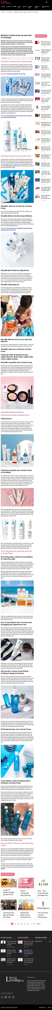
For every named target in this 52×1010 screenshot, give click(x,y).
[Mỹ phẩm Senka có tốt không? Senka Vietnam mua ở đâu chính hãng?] (37, 180)
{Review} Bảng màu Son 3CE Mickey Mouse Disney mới (46, 156)
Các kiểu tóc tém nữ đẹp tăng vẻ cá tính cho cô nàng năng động (45, 164)
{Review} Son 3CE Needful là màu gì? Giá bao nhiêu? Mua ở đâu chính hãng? (46, 148)
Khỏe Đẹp (9, 6)
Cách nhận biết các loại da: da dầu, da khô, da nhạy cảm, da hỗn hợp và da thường (29, 960)
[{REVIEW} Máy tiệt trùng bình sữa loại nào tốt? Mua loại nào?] (37, 139)
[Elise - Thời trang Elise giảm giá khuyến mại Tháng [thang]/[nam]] (43, 883)
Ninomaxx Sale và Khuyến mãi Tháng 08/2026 (11, 951)
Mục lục (7, 58)
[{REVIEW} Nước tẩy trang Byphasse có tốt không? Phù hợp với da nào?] (37, 123)
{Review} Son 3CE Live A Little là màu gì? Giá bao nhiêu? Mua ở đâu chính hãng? (46, 43)
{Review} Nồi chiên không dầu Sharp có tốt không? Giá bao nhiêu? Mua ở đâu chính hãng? (46, 116)
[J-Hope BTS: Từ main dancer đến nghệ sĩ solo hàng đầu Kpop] (37, 171)
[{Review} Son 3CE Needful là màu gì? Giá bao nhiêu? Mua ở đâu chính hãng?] (37, 147)
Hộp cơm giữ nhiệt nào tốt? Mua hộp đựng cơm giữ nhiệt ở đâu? (46, 108)
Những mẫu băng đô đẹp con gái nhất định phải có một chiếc (45, 59)
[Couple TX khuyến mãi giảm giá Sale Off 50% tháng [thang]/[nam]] (9, 882)
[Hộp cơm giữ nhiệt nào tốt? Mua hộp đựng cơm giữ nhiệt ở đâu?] (37, 107)
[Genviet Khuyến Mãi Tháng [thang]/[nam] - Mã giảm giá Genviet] (37, 50)
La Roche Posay (19, 53)
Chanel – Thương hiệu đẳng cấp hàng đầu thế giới (25, 893)
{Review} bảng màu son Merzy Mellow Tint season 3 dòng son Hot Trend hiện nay (46, 75)
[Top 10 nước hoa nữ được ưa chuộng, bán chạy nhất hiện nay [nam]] (37, 82)
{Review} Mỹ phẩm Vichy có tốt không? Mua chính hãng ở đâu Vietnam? (45, 197)
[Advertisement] (26, 24)
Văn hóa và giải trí (45, 7)
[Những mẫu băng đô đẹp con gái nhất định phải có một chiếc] (37, 58)
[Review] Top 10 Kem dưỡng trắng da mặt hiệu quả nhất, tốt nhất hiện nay (28, 952)
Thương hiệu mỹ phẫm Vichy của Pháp (15, 74)
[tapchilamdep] (6, 2)
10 (34, 923)
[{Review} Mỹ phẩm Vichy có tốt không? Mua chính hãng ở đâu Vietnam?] (37, 196)
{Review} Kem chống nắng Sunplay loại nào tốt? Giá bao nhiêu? (46, 67)
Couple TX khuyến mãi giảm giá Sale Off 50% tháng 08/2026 (8, 892)
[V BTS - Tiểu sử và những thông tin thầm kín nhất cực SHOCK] (37, 99)
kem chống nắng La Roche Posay (11, 165)
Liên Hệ (49, 1007)
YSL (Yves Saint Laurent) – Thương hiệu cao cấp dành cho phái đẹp (43, 915)
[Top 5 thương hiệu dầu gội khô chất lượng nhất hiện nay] (43, 905)
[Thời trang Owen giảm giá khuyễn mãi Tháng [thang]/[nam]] (9, 905)
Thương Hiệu (30, 7)
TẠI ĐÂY (3, 868)
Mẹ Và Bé (19, 7)
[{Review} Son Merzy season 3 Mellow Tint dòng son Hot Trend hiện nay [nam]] (37, 74)
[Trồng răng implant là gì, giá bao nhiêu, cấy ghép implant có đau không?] (37, 188)
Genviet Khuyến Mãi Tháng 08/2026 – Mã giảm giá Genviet (46, 51)
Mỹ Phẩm (14, 6)
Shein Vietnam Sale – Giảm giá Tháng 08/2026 (12, 943)
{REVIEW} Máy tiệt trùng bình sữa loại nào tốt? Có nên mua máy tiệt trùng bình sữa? (46, 140)
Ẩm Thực (25, 6)
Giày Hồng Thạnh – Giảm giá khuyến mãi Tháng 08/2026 (12, 960)
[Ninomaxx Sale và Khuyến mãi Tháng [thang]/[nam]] (3, 950)
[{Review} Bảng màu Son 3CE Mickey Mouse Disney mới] (37, 155)
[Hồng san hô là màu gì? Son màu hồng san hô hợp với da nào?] (37, 91)
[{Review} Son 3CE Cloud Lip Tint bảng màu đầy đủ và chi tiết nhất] (37, 131)
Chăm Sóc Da (43, 941)
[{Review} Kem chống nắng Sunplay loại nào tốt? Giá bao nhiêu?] (37, 66)
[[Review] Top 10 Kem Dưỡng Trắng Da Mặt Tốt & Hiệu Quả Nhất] (20, 950)
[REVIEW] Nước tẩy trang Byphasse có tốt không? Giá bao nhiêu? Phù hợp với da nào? (46, 124)
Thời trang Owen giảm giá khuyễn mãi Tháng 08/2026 (8, 915)
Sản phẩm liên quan (7, 874)
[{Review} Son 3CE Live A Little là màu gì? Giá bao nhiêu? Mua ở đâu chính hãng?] (37, 42)
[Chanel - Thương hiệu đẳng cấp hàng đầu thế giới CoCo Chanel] (26, 883)
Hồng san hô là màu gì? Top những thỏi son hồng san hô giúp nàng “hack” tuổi (46, 92)
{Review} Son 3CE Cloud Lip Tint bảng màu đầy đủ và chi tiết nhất (46, 132)
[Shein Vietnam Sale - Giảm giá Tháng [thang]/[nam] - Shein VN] (3, 942)
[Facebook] (2, 997)
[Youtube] (13, 997)
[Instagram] (5, 997)
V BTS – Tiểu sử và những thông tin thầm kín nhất (46, 100)
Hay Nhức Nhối (37, 7)
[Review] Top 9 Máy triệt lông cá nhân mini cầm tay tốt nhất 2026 (29, 943)
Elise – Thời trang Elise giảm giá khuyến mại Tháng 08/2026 (43, 893)
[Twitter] (9, 997)
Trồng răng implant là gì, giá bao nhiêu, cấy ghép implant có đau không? (46, 189)
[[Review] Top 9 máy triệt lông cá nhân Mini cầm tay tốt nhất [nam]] (20, 942)
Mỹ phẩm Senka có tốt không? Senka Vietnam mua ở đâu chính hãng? (46, 181)
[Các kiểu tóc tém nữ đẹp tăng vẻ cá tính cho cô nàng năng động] (37, 163)
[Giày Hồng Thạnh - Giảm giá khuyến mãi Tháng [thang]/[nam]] (3, 959)
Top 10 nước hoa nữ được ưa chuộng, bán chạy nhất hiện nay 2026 (46, 83)
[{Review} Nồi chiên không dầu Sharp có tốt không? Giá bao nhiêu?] (37, 115)
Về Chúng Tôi (42, 1007)
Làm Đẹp (3, 6)
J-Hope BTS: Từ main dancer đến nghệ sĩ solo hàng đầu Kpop (45, 172)
